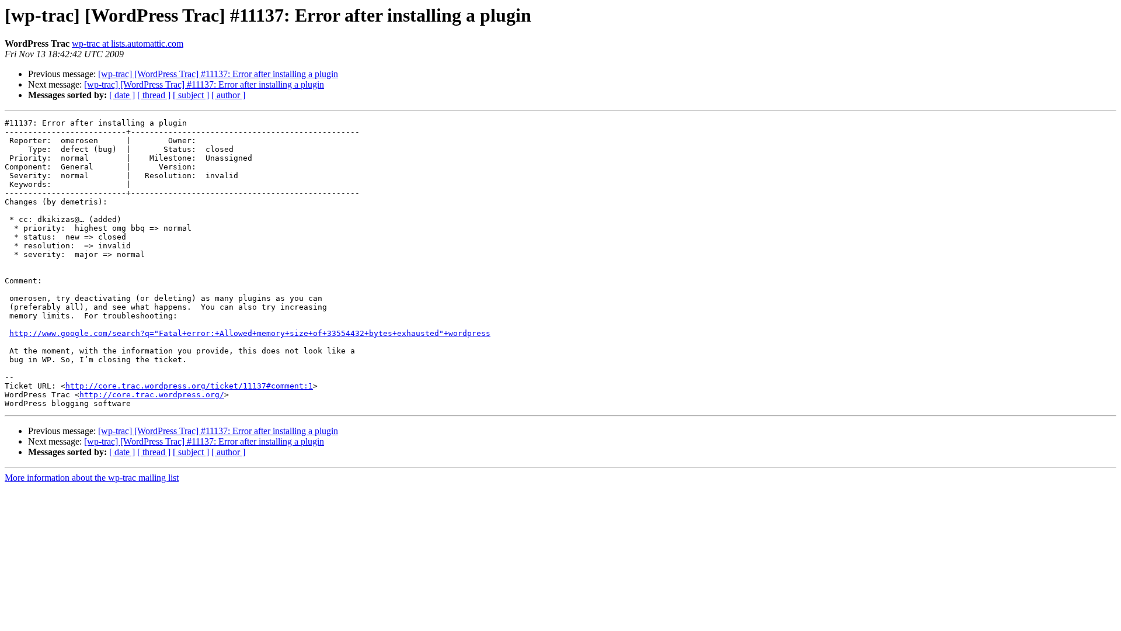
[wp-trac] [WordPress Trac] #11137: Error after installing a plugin (218, 74)
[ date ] (122, 95)
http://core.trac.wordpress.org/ (151, 394)
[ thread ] (153, 95)
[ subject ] (191, 95)
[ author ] (228, 95)
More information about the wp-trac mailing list (92, 478)
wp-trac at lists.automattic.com (127, 43)
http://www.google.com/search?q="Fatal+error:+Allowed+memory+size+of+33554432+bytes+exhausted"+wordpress (249, 333)
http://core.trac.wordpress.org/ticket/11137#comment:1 (189, 386)
